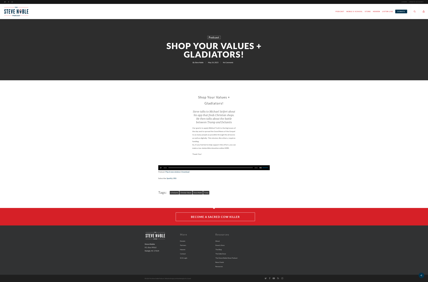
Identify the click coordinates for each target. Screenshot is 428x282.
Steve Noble (199, 62)
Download (185, 172)
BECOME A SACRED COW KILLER (215, 216)
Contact (183, 254)
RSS (175, 178)
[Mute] (260, 168)
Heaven (182, 249)
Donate (182, 241)
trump (206, 193)
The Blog (218, 249)
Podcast (214, 37)
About (217, 241)
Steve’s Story (220, 245)
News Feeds (219, 262)
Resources (219, 266)
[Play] (161, 168)
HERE (226, 148)
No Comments (228, 62)
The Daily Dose (220, 254)
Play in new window (172, 172)
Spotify (169, 178)
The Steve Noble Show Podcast (226, 258)
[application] (214, 167)
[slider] (265, 166)
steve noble (197, 193)
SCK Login (183, 258)
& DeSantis (174, 193)
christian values (186, 193)
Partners (183, 245)
